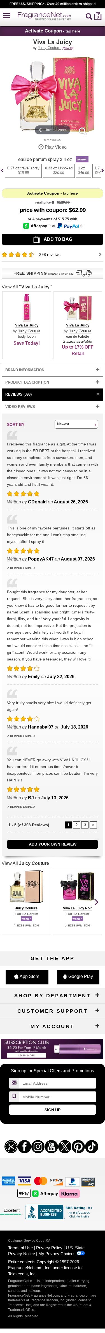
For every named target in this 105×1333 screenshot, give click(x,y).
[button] (6, 16)
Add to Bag (57, 239)
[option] (23, 171)
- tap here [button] (52, 31)
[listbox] (52, 173)
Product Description (27, 382)
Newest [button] (63, 424)
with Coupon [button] (43, 210)
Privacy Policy (49, 1247)
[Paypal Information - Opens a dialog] (70, 226)
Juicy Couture (49, 48)
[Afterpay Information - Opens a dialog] (36, 226)
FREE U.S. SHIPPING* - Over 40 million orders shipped (52, 4)
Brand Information (24, 370)
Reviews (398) (18, 394)
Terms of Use (20, 1247)
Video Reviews (20, 407)
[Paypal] (72, 1181)
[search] (89, 16)
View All (27, 286)
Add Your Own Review (52, 844)
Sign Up (52, 1110)
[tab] (53, 370)
